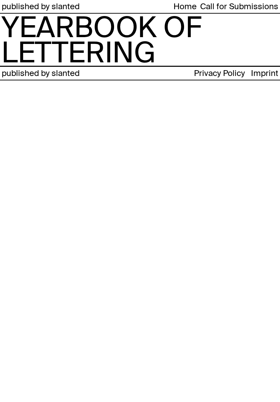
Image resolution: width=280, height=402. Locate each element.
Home (185, 6)
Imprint (264, 73)
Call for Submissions (239, 6)
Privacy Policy (219, 73)
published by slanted (41, 6)
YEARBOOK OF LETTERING (101, 40)
